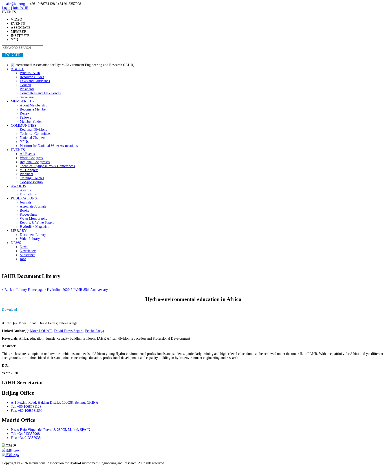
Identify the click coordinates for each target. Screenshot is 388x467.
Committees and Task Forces (40, 93)
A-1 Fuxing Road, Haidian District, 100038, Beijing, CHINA (54, 402)
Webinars (26, 174)
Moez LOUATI (41, 331)
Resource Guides (32, 77)
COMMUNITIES (23, 125)
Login (6, 8)
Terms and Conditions (183, 463)
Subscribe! (27, 255)
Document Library (33, 235)
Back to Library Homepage (23, 290)
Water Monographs (33, 218)
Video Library (30, 239)
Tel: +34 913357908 (25, 434)
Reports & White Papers (37, 222)
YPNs (24, 142)
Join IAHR (21, 8)
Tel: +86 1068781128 (26, 406)
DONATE (12, 55)
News (24, 247)
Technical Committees (35, 133)
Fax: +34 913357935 (26, 438)
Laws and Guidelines (35, 81)
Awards (25, 190)
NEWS (16, 243)
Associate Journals (33, 206)
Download (9, 309)
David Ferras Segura (68, 331)
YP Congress (29, 170)
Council (25, 85)
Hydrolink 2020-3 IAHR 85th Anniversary (77, 290)
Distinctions (28, 194)
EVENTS (18, 150)
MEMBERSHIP (22, 101)
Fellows (25, 117)
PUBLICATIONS (24, 198)
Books (24, 210)
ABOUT (17, 69)
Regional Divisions (33, 129)
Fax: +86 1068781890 (26, 410)
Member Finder (31, 121)
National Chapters (32, 137)
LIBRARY (19, 230)
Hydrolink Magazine (34, 226)
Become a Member (33, 109)
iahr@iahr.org (14, 4)
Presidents (27, 89)
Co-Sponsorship (31, 182)
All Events (27, 154)
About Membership (33, 105)
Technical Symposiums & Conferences (47, 166)
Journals (25, 202)
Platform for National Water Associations (49, 146)
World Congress (31, 158)
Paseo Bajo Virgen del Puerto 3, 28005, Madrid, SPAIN (50, 430)
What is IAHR (30, 73)
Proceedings (28, 214)
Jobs (23, 259)
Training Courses (32, 178)
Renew (25, 113)
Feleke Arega (94, 331)
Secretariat (27, 97)
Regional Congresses (35, 162)
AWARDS (18, 186)
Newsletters (28, 251)
